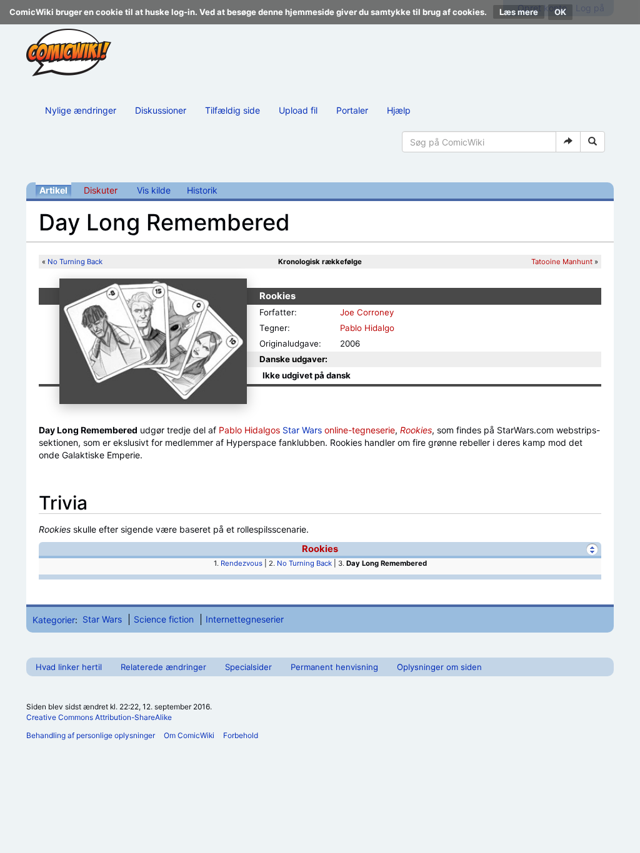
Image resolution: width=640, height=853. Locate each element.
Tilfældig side (232, 110)
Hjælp (399, 110)
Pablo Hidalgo (367, 328)
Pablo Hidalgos (249, 430)
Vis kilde (154, 190)
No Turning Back (75, 261)
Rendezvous (241, 563)
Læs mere (518, 12)
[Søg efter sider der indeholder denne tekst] (592, 141)
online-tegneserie (359, 430)
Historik (202, 190)
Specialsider (248, 667)
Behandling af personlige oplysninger (90, 735)
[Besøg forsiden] (68, 52)
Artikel (53, 190)
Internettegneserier (245, 619)
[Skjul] (592, 549)
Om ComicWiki (189, 735)
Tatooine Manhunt (561, 261)
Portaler (352, 110)
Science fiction (164, 619)
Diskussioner (160, 110)
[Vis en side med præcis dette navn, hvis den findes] (568, 141)
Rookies (416, 430)
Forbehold (240, 735)
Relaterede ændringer (163, 667)
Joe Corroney (367, 312)
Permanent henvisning (334, 667)
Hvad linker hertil (69, 667)
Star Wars (302, 430)
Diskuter (101, 190)
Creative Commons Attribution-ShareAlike (99, 717)
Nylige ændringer (80, 110)
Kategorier (53, 619)
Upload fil (298, 110)
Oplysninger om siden (439, 667)
